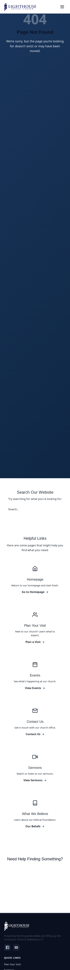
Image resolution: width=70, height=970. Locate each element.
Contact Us (33, 734)
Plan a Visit (33, 642)
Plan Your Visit (12, 964)
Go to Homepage (33, 592)
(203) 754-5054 (21, 885)
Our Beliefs (32, 826)
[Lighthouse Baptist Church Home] (20, 7)
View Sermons (32, 780)
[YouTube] (16, 947)
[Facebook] (7, 947)
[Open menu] (62, 7)
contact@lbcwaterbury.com (29, 892)
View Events (33, 688)
